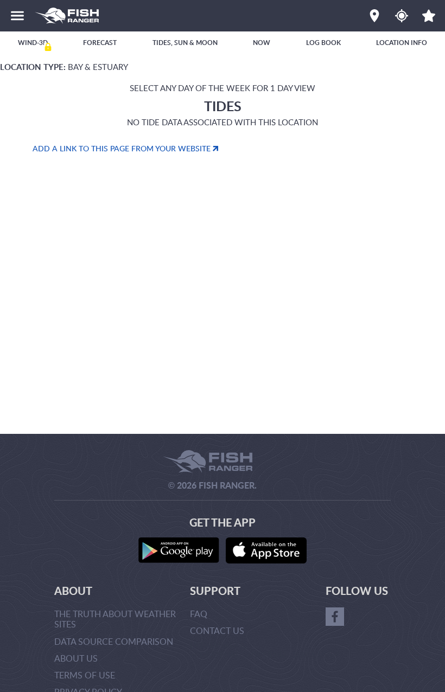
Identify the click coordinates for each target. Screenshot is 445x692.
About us (76, 658)
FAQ (198, 614)
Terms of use (84, 675)
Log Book (323, 42)
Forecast (100, 42)
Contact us (217, 631)
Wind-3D (33, 42)
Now (261, 42)
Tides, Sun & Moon (185, 42)
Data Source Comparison (113, 642)
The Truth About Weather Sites (115, 619)
